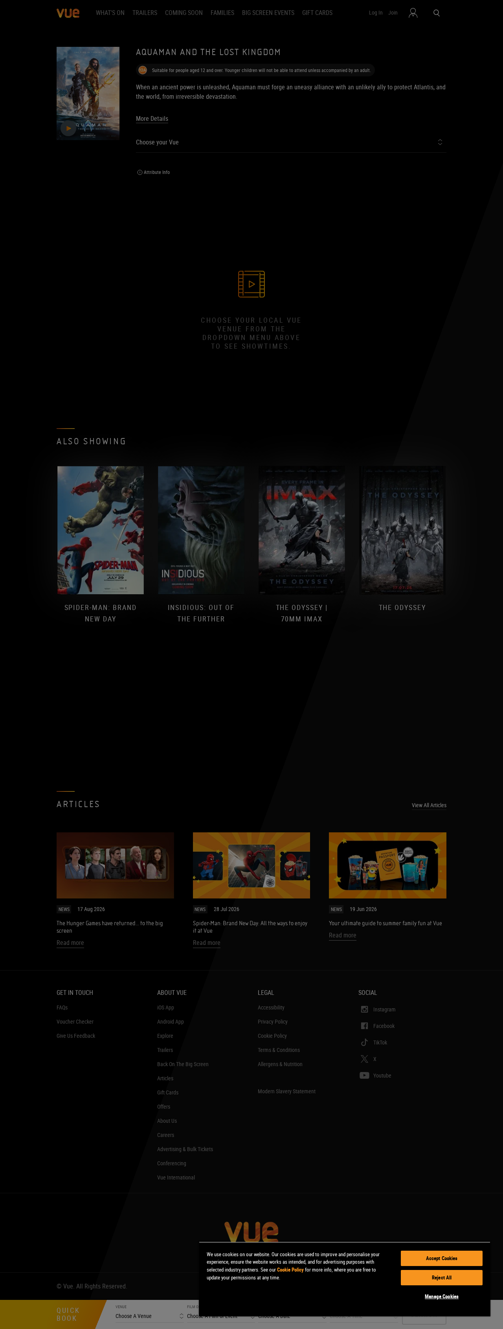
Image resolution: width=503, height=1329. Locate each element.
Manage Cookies (442, 1296)
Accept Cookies (442, 1258)
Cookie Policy (290, 1269)
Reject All (442, 1277)
